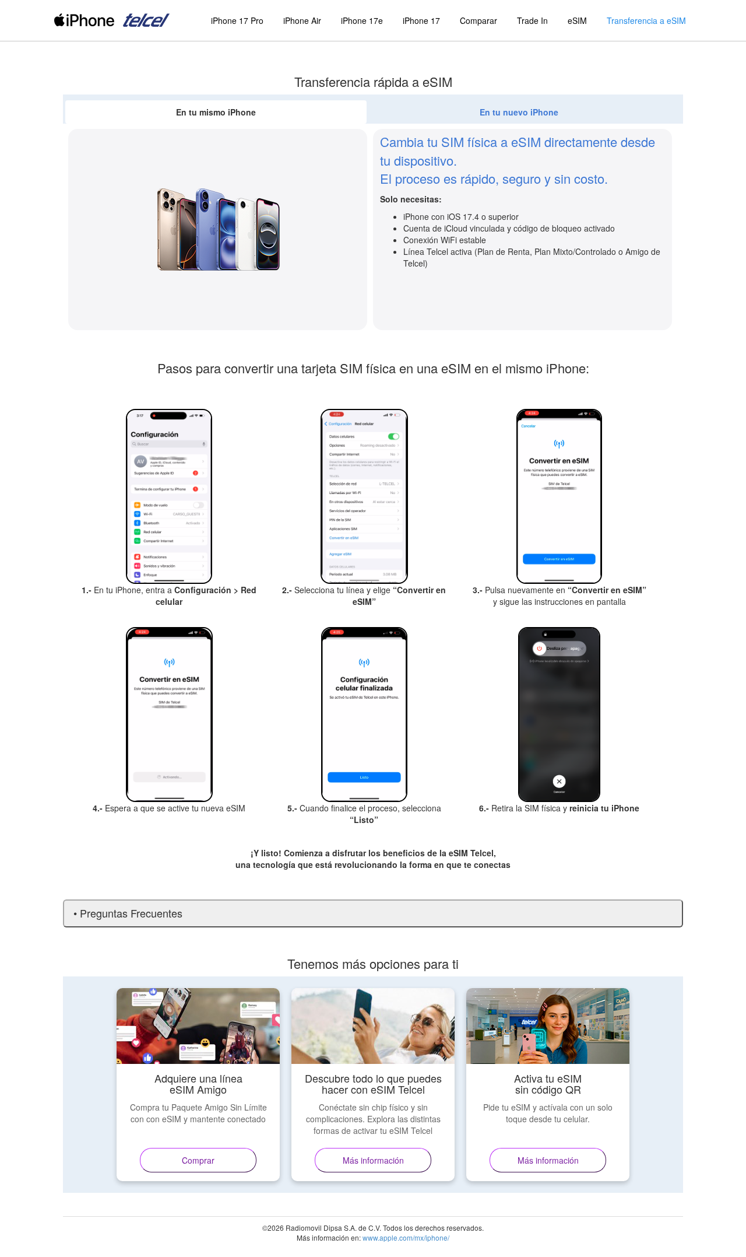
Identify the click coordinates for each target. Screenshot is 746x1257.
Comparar (478, 20)
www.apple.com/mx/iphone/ (406, 1237)
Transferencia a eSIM (646, 20)
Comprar (198, 1160)
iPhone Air (302, 20)
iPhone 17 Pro (237, 20)
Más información (373, 1160)
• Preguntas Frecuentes (127, 912)
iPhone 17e (362, 20)
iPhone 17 (421, 20)
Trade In (532, 20)
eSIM (577, 20)
